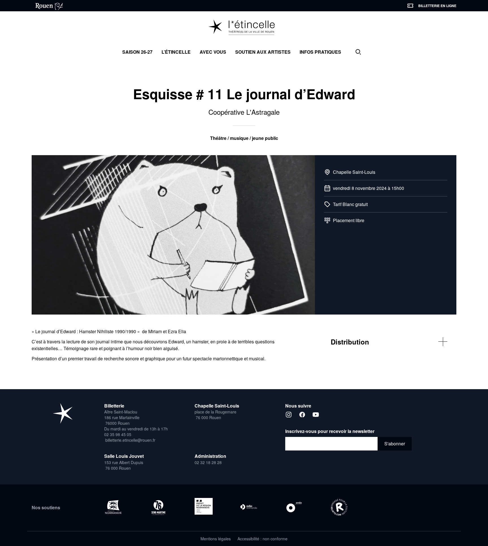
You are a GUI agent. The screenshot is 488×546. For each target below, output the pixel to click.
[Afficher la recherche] (358, 52)
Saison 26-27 (137, 52)
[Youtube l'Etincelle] (315, 414)
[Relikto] (339, 507)
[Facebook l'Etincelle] (302, 414)
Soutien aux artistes (263, 52)
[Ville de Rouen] (47, 5)
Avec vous (213, 52)
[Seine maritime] (158, 507)
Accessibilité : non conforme (262, 538)
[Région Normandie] (113, 507)
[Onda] (294, 507)
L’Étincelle (176, 52)
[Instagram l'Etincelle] (288, 414)
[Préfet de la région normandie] (204, 506)
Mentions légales (216, 538)
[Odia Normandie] (249, 507)
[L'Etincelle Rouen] (244, 28)
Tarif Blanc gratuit (350, 204)
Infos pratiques (320, 52)
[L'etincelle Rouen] (63, 413)
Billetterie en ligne (437, 5)
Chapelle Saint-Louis (354, 172)
